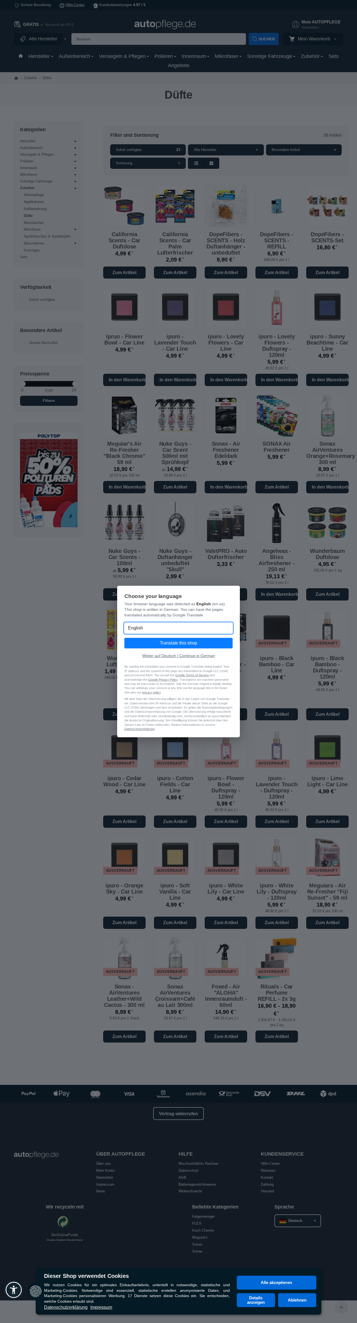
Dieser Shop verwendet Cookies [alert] (86, 1276)
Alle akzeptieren (276, 1282)
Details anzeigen (256, 1300)
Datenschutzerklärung (66, 1307)
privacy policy (151, 692)
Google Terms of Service (192, 675)
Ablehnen (297, 1300)
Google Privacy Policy (163, 679)
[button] (14, 1290)
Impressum (101, 1307)
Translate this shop (178, 643)
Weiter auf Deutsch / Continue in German (178, 655)
